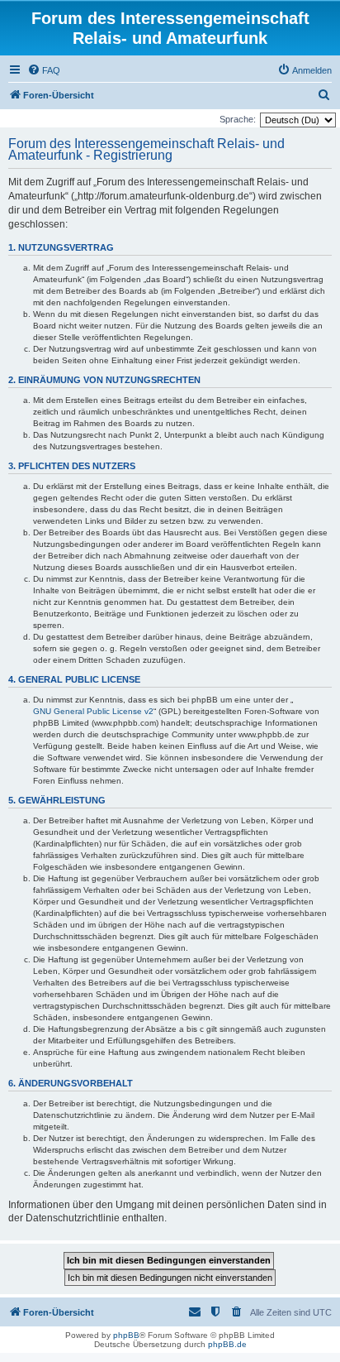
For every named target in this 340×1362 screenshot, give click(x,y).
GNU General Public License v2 (93, 711)
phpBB (126, 1335)
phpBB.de (227, 1344)
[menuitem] (43, 70)
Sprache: (238, 119)
